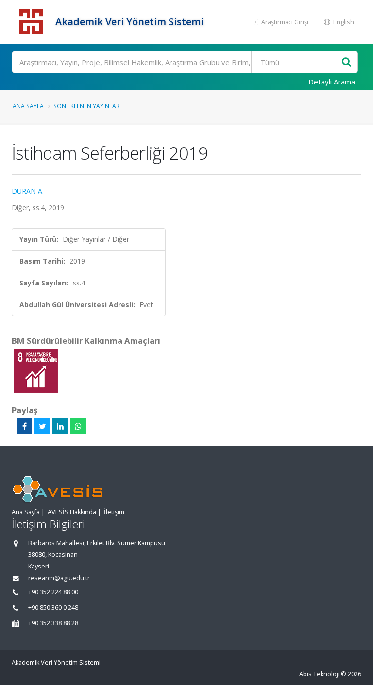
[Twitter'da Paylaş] (42, 426)
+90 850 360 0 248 (53, 607)
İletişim (114, 512)
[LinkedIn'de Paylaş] (60, 426)
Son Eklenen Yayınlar (86, 106)
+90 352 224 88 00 (53, 592)
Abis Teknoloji (319, 674)
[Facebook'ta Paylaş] (24, 426)
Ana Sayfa (28, 106)
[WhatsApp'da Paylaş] (78, 426)
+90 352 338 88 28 (53, 623)
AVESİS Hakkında (72, 512)
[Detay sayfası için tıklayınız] (36, 370)
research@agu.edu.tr (59, 578)
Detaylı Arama (331, 81)
